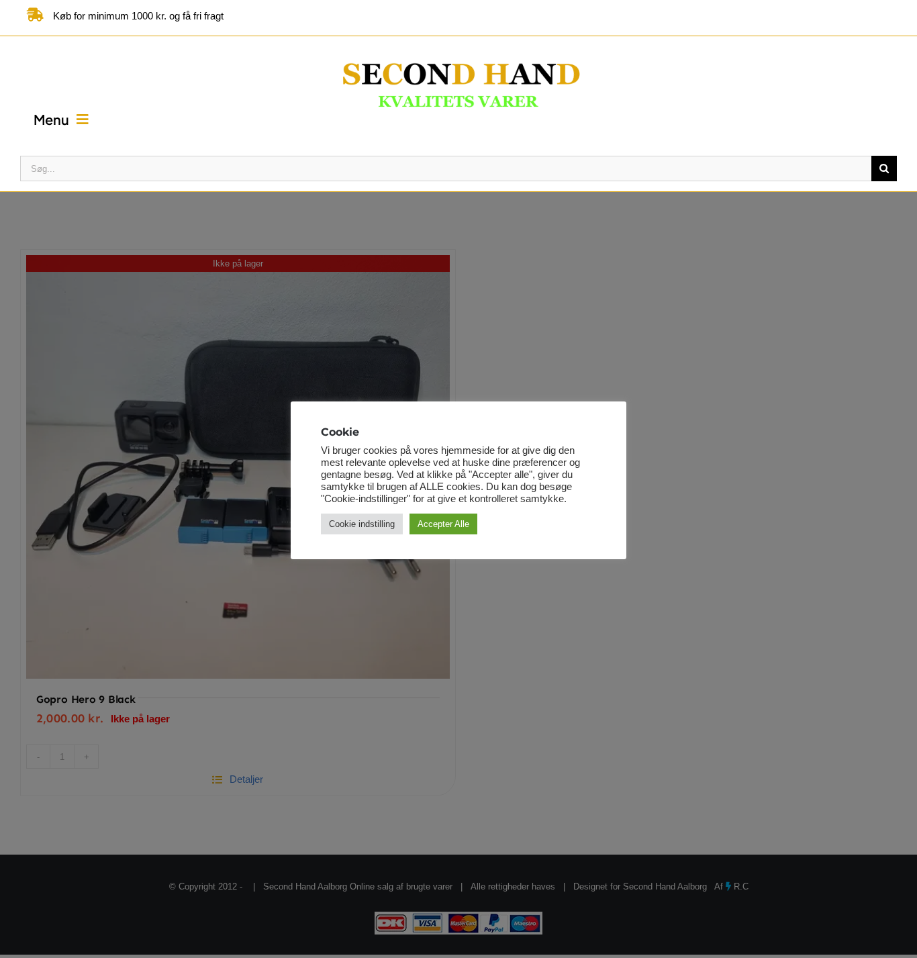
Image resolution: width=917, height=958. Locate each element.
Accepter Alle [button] (443, 524)
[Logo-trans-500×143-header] (458, 51)
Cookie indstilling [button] (362, 524)
